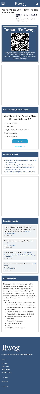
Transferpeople (9, 233)
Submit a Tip (5, 366)
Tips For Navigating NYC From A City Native (20, 172)
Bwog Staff (21, 19)
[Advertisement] (20, 85)
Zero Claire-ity (10, 126)
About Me (4, 381)
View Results (20, 146)
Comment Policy (6, 372)
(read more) (27, 231)
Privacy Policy (5, 369)
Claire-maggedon (11, 136)
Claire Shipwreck (11, 133)
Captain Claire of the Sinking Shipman (18, 130)
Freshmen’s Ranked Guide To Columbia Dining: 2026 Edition (19, 255)
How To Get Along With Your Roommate (19, 165)
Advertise (4, 363)
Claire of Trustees (11, 123)
